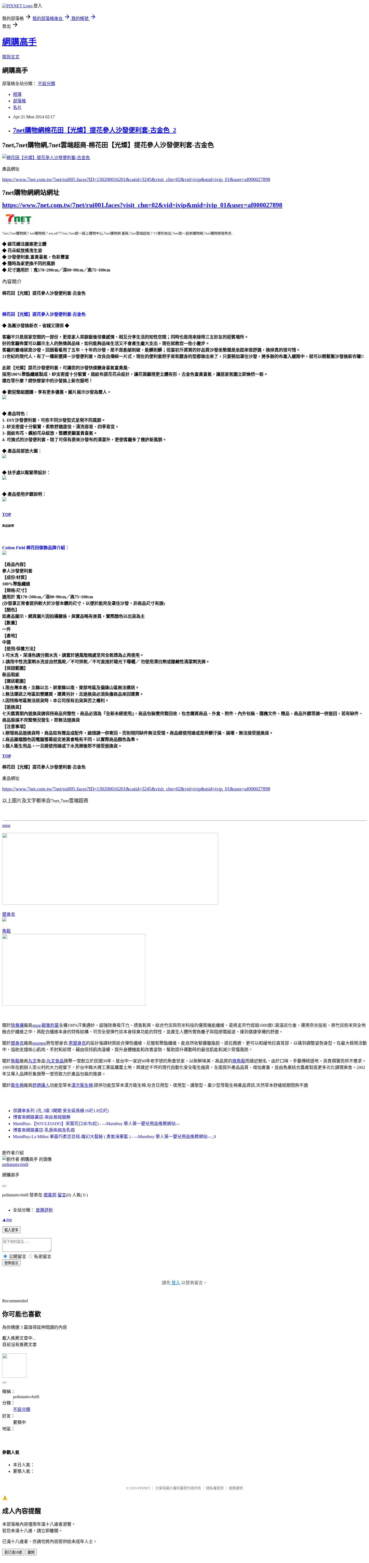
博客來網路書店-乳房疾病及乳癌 (44, 1130)
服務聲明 (236, 1488)
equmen (39, 1043)
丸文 (32, 1061)
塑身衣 (8, 914)
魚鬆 (6, 931)
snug (6, 825)
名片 (17, 107)
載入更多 (11, 1230)
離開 (31, 1552)
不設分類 (46, 83)
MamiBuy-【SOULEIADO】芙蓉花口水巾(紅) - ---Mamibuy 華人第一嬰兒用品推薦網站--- (96, 1123)
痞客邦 (49, 1195)
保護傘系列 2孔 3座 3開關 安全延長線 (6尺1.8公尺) (61, 1110)
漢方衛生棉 (82, 1085)
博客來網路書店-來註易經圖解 (42, 1117)
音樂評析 (44, 1210)
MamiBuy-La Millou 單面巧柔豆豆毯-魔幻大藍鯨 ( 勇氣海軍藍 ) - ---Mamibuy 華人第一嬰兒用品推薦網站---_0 (114, 1136)
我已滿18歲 (13, 1552)
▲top (7, 1219)
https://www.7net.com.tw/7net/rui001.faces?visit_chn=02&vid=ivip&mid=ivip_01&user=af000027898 (142, 205)
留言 (62, 1195)
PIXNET (144, 1488)
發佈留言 (11, 1263)
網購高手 (19, 42)
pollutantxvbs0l (15, 1164)
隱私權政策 (215, 1488)
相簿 (17, 94)
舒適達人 (41, 1085)
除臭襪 (17, 1025)
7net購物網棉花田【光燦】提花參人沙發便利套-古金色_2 (94, 130)
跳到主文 (10, 57)
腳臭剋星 (50, 1025)
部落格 (19, 101)
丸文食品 (55, 1061)
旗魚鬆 (238, 1061)
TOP (6, 514)
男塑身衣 (77, 1043)
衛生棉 (17, 1085)
